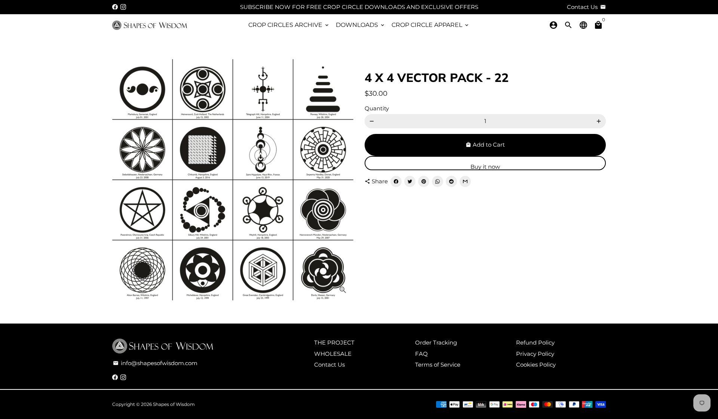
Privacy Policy (535, 353)
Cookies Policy (536, 364)
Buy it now (485, 166)
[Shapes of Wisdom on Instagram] (123, 6)
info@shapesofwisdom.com (155, 363)
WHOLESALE (333, 353)
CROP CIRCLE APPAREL (431, 24)
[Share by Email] (465, 181)
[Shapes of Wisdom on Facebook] (115, 6)
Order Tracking (436, 342)
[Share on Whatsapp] (437, 181)
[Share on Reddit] (451, 181)
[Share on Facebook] (396, 181)
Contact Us (329, 364)
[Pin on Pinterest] (423, 181)
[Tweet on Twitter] (409, 181)
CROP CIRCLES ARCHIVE (289, 24)
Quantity (377, 108)
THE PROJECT (334, 342)
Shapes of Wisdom (174, 404)
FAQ (421, 353)
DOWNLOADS (361, 24)
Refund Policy (535, 342)
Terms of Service (437, 364)
